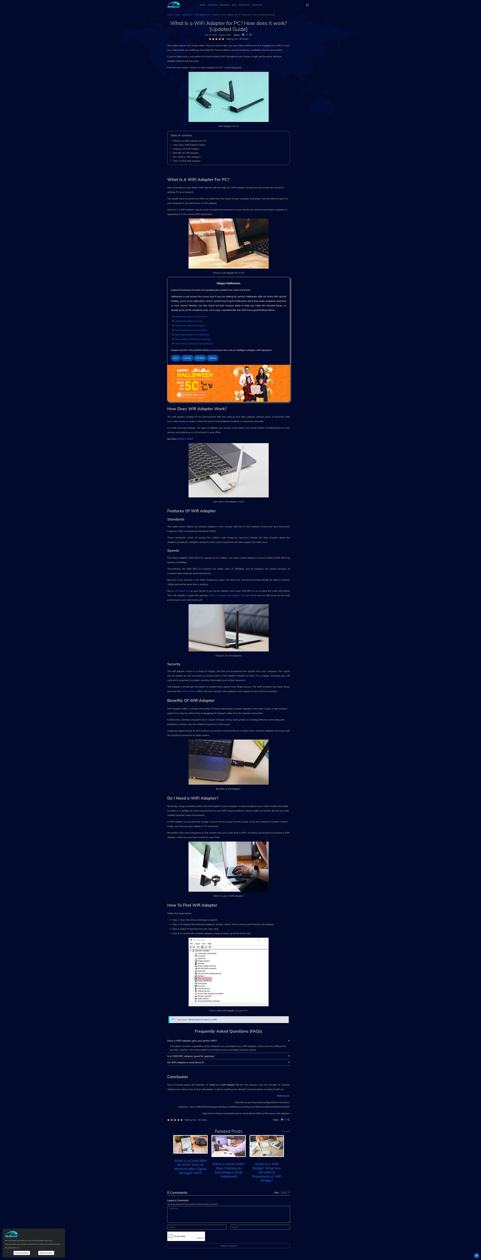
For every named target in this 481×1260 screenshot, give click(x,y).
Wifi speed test (202, 14)
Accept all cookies (21, 1253)
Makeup (212, 358)
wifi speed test (182, 590)
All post (286, 1131)
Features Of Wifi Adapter (186, 148)
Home (170, 14)
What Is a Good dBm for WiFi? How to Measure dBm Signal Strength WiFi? (190, 1166)
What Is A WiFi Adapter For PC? (190, 140)
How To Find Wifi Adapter (187, 160)
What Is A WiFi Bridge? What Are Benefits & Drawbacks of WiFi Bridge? (267, 1172)
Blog (234, 5)
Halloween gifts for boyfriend (191, 316)
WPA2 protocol (189, 691)
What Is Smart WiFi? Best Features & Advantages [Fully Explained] (228, 1170)
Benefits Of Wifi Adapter (186, 152)
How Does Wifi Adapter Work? (189, 144)
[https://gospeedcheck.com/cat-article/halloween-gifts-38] (228, 383)
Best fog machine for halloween (192, 334)
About (203, 5)
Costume (187, 358)
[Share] (250, 35)
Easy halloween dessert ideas (191, 330)
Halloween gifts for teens (189, 321)
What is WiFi (185, 438)
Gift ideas (200, 358)
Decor (175, 358)
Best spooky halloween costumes (193, 339)
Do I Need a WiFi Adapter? (187, 156)
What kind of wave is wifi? (202, 1019)
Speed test (257, 5)
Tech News (213, 5)
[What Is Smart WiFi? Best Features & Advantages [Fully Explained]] (228, 1145)
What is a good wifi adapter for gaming (231, 595)
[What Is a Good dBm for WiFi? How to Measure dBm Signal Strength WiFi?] (190, 1144)
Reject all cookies (46, 1253)
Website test (244, 5)
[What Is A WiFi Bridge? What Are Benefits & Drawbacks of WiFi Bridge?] (267, 1145)
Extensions (225, 5)
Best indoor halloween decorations (194, 343)
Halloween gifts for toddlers (190, 325)
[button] (169, 1150)
